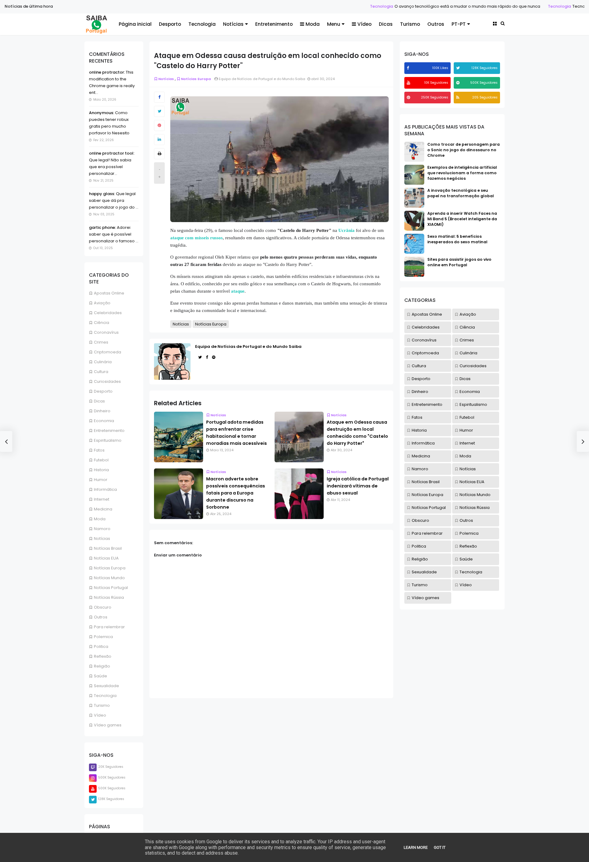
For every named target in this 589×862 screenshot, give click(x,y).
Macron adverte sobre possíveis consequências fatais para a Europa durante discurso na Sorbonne (235, 493)
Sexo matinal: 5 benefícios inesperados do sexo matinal (457, 239)
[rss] (458, 97)
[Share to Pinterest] (159, 125)
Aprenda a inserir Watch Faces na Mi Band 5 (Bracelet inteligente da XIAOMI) (462, 219)
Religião (102, 666)
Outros (435, 24)
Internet (101, 499)
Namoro (102, 529)
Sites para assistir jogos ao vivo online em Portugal (459, 262)
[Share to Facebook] (159, 97)
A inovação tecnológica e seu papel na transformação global (460, 193)
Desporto (170, 24)
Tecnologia (340, 6)
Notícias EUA (106, 558)
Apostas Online (109, 293)
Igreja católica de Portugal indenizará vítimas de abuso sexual (358, 486)
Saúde (100, 676)
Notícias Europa (109, 568)
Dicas (386, 24)
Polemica (103, 637)
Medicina (103, 509)
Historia (101, 470)
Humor (100, 480)
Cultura (101, 372)
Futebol (101, 460)
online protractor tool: (111, 153)
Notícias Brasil (108, 548)
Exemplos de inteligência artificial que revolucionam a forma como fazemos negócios (462, 173)
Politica (101, 646)
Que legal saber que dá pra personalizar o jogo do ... (113, 200)
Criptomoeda (107, 352)
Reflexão (102, 656)
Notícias (233, 24)
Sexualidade (106, 686)
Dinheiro (102, 411)
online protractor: (107, 72)
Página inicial (135, 24)
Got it (439, 847)
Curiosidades (107, 381)
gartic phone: (102, 227)
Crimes (101, 342)
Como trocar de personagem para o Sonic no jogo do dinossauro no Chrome (463, 150)
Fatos (99, 450)
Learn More (416, 847)
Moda (313, 24)
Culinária (103, 362)
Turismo (410, 24)
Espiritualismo (107, 440)
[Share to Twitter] (159, 111)
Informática (105, 489)
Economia (104, 421)
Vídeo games (107, 725)
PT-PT (459, 24)
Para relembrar (109, 627)
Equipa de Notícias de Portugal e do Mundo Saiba (248, 346)
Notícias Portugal (111, 588)
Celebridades (108, 313)
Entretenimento (274, 24)
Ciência (101, 322)
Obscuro (102, 607)
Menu (333, 24)
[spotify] (458, 83)
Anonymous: (101, 113)
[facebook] (408, 68)
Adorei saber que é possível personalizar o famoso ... (113, 234)
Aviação (102, 303)
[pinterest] (409, 97)
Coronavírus (106, 332)
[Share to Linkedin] (159, 139)
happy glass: (102, 194)
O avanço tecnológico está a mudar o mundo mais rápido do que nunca (426, 6)
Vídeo (364, 24)
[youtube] (409, 83)
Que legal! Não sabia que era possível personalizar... (110, 166)
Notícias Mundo (109, 578)
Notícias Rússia (109, 597)
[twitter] (458, 68)
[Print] (159, 153)
